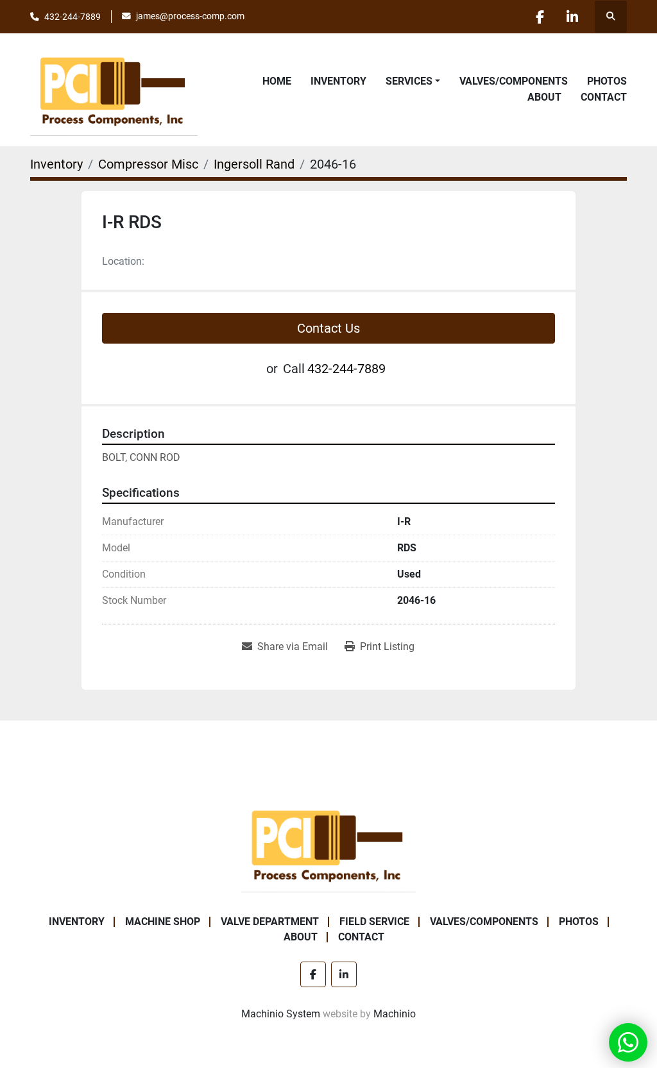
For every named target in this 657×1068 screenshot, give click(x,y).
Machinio (394, 1014)
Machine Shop (162, 921)
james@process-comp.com (190, 16)
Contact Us (328, 328)
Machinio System (280, 1014)
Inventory (338, 81)
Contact (604, 97)
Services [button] (409, 81)
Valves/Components (513, 81)
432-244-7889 (72, 17)
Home (276, 81)
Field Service (374, 921)
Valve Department (270, 921)
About (544, 97)
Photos (607, 81)
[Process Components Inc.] (328, 844)
